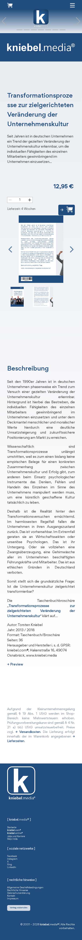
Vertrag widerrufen (18, 908)
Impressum (13, 899)
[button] (4, 21)
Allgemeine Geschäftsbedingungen (25, 888)
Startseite (12, 828)
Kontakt (11, 896)
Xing (9, 865)
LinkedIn (11, 867)
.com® (14, 830)
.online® (15, 833)
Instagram (12, 859)
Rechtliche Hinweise (17, 890)
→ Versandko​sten (28, 732)
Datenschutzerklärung (18, 893)
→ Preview (15, 664)
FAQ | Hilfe (12, 839)
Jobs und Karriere (16, 836)
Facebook (12, 856)
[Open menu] (72, 5)
